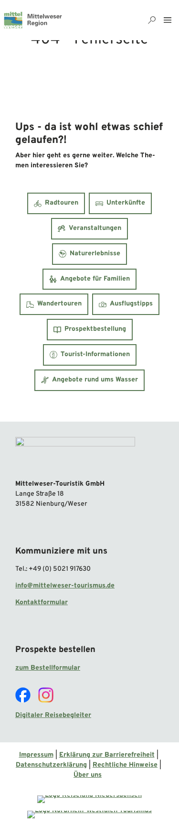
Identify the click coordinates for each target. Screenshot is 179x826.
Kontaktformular (41, 602)
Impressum (36, 755)
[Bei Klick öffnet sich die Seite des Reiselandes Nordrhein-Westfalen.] (89, 814)
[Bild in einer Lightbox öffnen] (75, 454)
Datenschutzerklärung (51, 765)
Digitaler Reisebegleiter (53, 715)
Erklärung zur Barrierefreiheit (107, 755)
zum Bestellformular (47, 668)
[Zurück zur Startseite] (33, 20)
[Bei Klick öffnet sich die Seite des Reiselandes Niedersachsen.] (89, 799)
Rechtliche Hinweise (125, 765)
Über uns (88, 775)
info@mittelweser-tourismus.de (65, 586)
